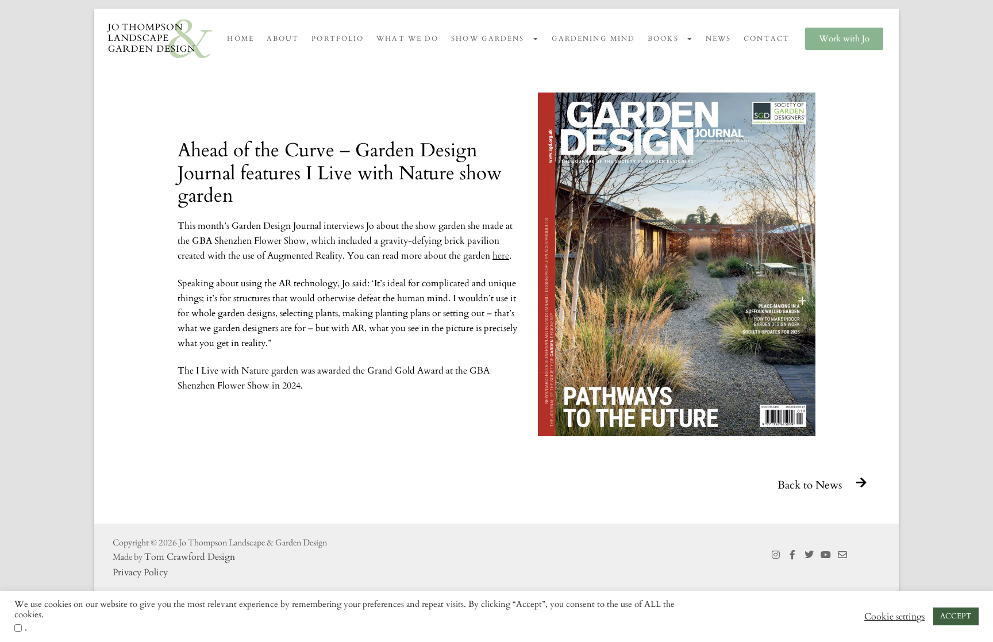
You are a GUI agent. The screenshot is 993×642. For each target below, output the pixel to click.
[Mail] (842, 555)
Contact (767, 38)
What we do (407, 38)
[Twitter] (809, 555)
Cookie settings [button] (894, 617)
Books (663, 38)
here (500, 255)
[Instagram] (776, 555)
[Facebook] (792, 555)
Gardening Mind (593, 38)
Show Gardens (487, 38)
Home (240, 38)
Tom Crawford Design (189, 557)
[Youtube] (825, 555)
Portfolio (337, 38)
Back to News (810, 485)
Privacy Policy (140, 572)
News (718, 38)
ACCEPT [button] (956, 616)
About (283, 38)
